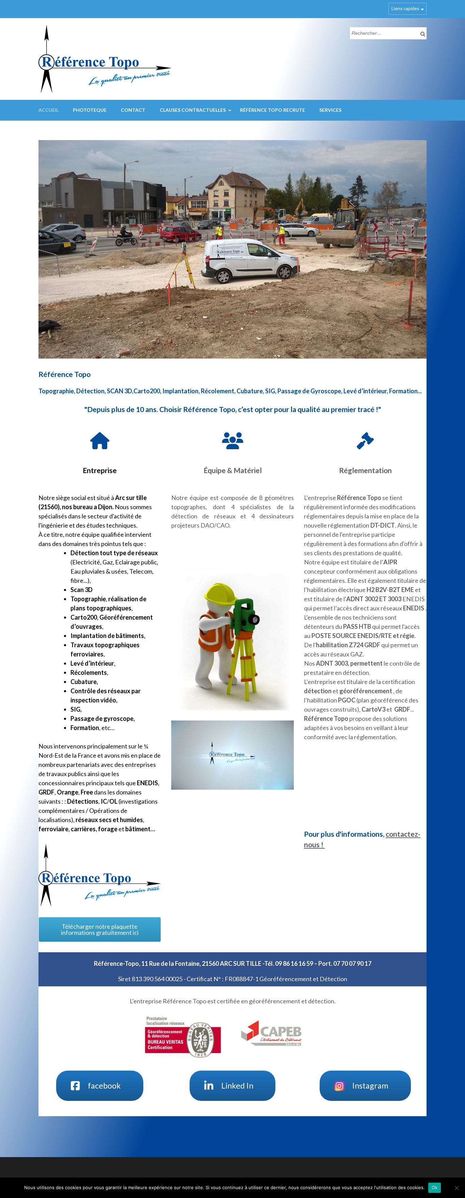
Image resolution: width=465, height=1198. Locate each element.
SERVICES (330, 110)
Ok (435, 1187)
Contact (133, 110)
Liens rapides (405, 8)
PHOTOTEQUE (90, 110)
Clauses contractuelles (193, 110)
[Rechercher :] (383, 32)
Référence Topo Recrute (272, 110)
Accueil (48, 110)
